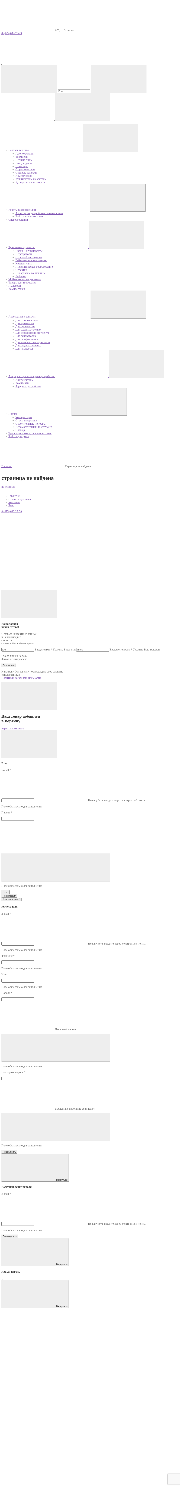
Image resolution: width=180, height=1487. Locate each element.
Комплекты (22, 382)
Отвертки (21, 269)
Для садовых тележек (28, 329)
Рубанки (20, 276)
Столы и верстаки (26, 420)
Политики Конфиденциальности (21, 677)
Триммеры (21, 156)
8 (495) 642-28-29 (11, 33)
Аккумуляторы (24, 379)
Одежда (20, 429)
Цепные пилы (23, 159)
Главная (6, 466)
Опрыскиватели (25, 169)
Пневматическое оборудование (34, 266)
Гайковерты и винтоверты (31, 260)
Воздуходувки (24, 163)
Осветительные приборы (30, 423)
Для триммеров (24, 323)
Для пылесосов (24, 348)
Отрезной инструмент (28, 257)
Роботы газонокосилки (29, 216)
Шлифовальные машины (30, 273)
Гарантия (14, 495)
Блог (11, 505)
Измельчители (24, 175)
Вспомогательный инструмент (33, 426)
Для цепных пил (25, 326)
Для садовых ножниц (28, 345)
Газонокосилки (24, 153)
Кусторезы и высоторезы (30, 182)
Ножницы (21, 166)
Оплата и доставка (19, 499)
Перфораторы (23, 253)
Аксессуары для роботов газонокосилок (39, 213)
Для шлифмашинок (27, 339)
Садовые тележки (26, 172)
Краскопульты (23, 263)
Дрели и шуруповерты (29, 250)
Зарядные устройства (28, 386)
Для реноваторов (25, 335)
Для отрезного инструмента (32, 332)
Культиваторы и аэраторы (30, 178)
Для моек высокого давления (32, 342)
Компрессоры (23, 417)
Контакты (14, 502)
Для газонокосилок (26, 320)
